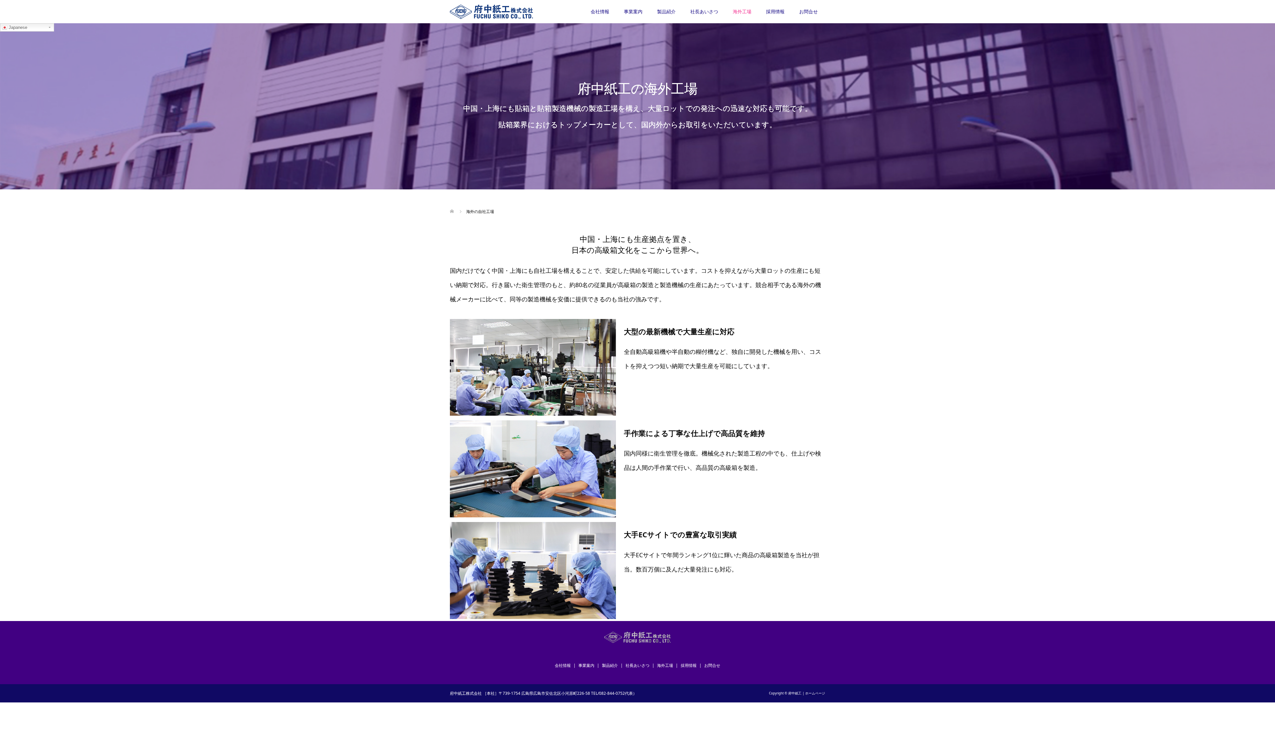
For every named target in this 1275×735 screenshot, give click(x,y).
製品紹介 (666, 11)
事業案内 (633, 11)
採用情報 (775, 11)
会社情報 (600, 11)
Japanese (17, 27)
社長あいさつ (704, 11)
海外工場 (742, 11)
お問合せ (808, 11)
